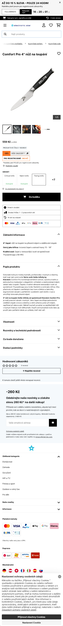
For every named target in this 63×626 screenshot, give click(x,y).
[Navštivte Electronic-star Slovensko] (41, 570)
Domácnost (7, 462)
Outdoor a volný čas (11, 489)
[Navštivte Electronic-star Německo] (4, 570)
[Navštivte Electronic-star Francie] (22, 570)
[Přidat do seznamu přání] (59, 53)
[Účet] (43, 25)
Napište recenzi (32, 371)
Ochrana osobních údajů (15, 431)
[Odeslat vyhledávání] (5, 34)
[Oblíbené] (51, 25)
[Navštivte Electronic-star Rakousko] (10, 570)
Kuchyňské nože (54, 44)
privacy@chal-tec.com (43, 437)
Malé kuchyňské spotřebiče (12, 44)
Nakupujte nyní (25, 11)
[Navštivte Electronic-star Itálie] (29, 570)
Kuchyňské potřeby (35, 44)
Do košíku (34, 197)
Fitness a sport (8, 484)
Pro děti (5, 495)
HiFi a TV (6, 478)
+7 (53, 179)
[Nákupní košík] (58, 25)
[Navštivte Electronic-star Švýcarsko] (16, 570)
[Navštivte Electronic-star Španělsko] (35, 570)
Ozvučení (6, 473)
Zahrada (6, 467)
